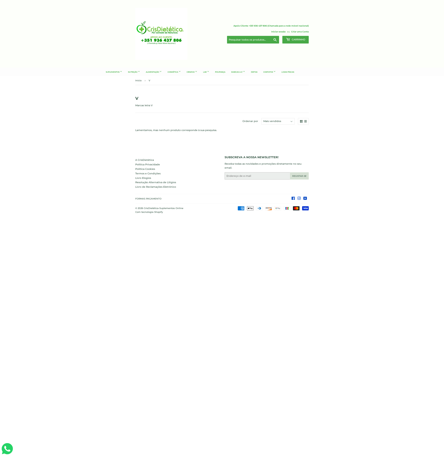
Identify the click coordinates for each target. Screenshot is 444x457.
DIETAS (254, 72)
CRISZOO (191, 72)
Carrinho (298, 39)
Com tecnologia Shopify (149, 212)
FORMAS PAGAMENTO (148, 198)
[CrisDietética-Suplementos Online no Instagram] (299, 198)
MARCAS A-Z (237, 72)
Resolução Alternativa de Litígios (155, 182)
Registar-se (299, 176)
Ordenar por (250, 121)
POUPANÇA (220, 72)
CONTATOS (268, 72)
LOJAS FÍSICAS (287, 72)
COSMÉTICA (173, 72)
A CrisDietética (144, 160)
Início (138, 80)
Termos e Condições (148, 173)
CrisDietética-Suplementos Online (163, 208)
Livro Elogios (143, 178)
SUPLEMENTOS (113, 72)
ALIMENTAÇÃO (153, 72)
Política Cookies (145, 169)
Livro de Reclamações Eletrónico (155, 186)
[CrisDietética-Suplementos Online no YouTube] (305, 198)
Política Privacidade (147, 164)
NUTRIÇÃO (133, 72)
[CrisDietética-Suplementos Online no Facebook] (293, 198)
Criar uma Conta (300, 31)
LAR (205, 72)
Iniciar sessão (278, 31)
